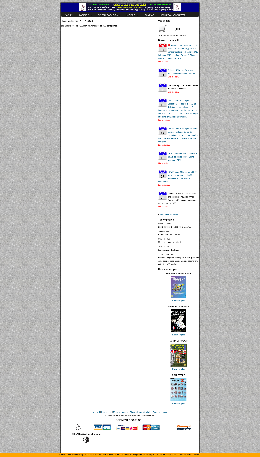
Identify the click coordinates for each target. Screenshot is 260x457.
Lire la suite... (164, 61)
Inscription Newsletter (173, 15)
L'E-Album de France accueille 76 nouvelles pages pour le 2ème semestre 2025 (182, 156)
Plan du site (106, 412)
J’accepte (197, 455)
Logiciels (84, 15)
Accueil (69, 15)
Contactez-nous (160, 412)
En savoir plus (178, 300)
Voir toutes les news (169, 214)
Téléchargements (108, 15)
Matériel (131, 15)
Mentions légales (120, 412)
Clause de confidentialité (140, 412)
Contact (149, 15)
